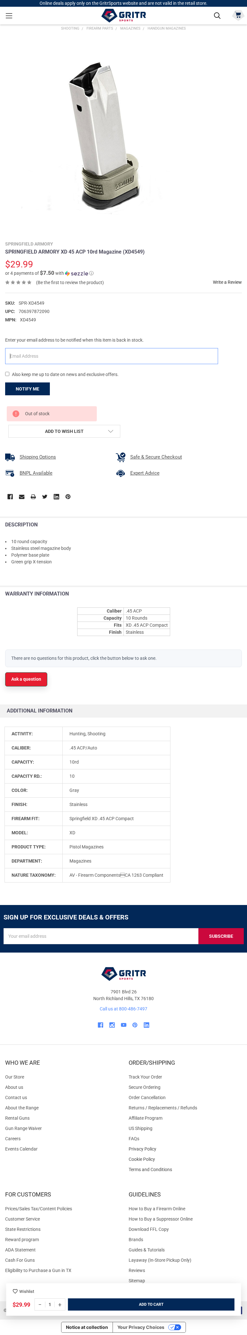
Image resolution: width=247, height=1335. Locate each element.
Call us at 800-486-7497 (123, 1008)
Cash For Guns (20, 1260)
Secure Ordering (144, 1087)
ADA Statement (20, 1249)
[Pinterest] (68, 497)
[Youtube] (124, 1025)
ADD (143, 1304)
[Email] (22, 497)
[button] (49, 273)
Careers (13, 1138)
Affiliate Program (145, 1118)
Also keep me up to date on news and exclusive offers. (65, 374)
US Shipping (140, 1128)
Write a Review (227, 282)
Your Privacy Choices (140, 1327)
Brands (136, 1239)
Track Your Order (145, 1077)
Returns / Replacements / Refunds (163, 1107)
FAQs (134, 1138)
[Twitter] (45, 497)
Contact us (16, 1097)
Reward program (22, 1239)
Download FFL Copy (149, 1229)
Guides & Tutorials (147, 1249)
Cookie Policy (185, 1159)
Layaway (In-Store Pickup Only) (160, 1260)
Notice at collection (87, 1327)
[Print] (33, 497)
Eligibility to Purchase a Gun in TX (38, 1270)
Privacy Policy (185, 1149)
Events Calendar (21, 1148)
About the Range (22, 1107)
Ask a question (26, 679)
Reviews (137, 1270)
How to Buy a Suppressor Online (161, 1219)
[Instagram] (112, 1025)
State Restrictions (23, 1229)
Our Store (14, 1077)
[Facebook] (10, 497)
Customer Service (22, 1219)
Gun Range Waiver (23, 1128)
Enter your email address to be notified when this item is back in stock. (74, 340)
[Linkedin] (56, 497)
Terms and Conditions (185, 1169)
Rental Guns (17, 1118)
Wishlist (26, 1291)
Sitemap (137, 1280)
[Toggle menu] (9, 15)
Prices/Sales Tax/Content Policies (38, 1208)
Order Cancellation (147, 1097)
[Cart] (238, 15)
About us (14, 1087)
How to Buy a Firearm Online (157, 1208)
